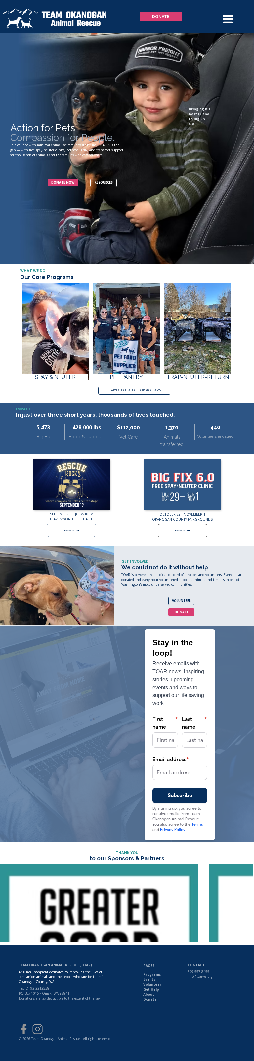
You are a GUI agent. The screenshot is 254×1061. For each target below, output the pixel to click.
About (148, 994)
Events (149, 979)
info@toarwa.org (200, 976)
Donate (150, 999)
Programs (152, 974)
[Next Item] (237, 903)
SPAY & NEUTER (55, 377)
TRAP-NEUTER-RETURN (198, 377)
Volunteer (152, 984)
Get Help (151, 989)
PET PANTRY (126, 377)
